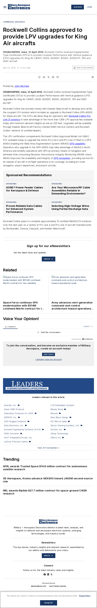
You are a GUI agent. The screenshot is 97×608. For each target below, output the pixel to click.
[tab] (10, 327)
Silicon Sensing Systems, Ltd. (65, 425)
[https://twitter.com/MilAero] (51, 574)
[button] (5, 7)
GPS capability (77, 143)
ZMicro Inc (56, 437)
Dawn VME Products (14, 409)
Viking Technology (59, 433)
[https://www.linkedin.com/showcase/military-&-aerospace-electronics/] (48, 574)
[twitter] (48, 77)
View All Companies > (48, 448)
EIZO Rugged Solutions (15, 421)
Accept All (48, 603)
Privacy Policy (84, 596)
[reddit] (53, 77)
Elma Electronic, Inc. (14, 425)
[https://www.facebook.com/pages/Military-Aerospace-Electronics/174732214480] (44, 574)
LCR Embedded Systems (62, 405)
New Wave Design (59, 417)
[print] (92, 77)
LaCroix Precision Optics (16, 441)
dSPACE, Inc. (10, 417)
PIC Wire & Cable (59, 421)
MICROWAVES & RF (38, 586)
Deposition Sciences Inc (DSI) (18, 413)
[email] (57, 77)
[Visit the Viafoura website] (87, 339)
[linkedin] (44, 77)
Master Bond (57, 409)
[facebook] (39, 77)
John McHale (22, 86)
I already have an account (48, 359)
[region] (48, 333)
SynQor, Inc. (57, 429)
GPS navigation (62, 158)
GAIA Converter (11, 433)
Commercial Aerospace (14, 22)
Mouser (54, 413)
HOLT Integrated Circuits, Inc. (18, 437)
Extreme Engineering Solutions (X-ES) (22, 429)
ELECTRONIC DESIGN (57, 586)
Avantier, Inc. (10, 405)
